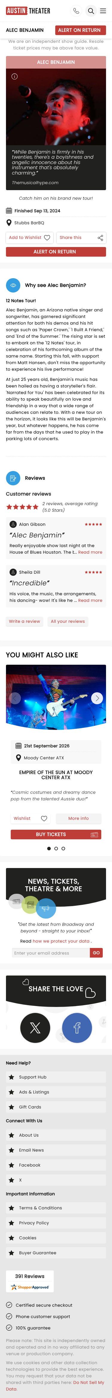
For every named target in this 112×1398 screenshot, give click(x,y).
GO (96, 953)
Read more (90, 552)
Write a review (24, 621)
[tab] (49, 848)
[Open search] (91, 11)
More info (78, 818)
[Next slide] (97, 698)
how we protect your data (62, 941)
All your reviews (68, 621)
